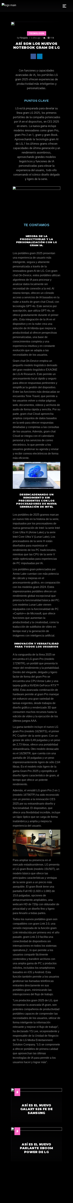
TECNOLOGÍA (36, 33)
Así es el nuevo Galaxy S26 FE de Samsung (36, 1109)
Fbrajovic (24, 38)
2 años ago (35, 38)
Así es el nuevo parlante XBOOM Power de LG (36, 1148)
